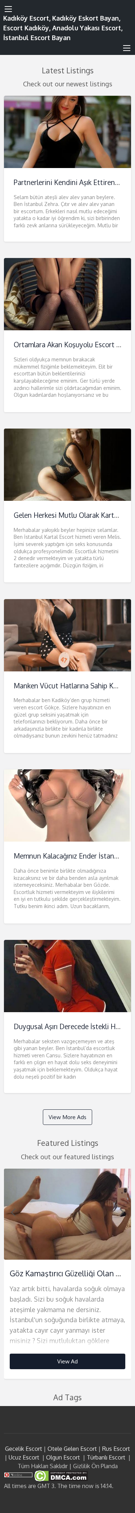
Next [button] (122, 1212)
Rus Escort (116, 1448)
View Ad (67, 1361)
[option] (67, 1274)
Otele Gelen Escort (72, 1448)
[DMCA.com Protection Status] (60, 1475)
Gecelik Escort (23, 1448)
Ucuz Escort (24, 1457)
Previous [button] (13, 1212)
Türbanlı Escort (106, 1457)
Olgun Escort (63, 1457)
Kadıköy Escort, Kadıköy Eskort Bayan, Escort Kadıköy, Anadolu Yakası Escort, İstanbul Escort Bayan (62, 28)
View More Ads (67, 1117)
